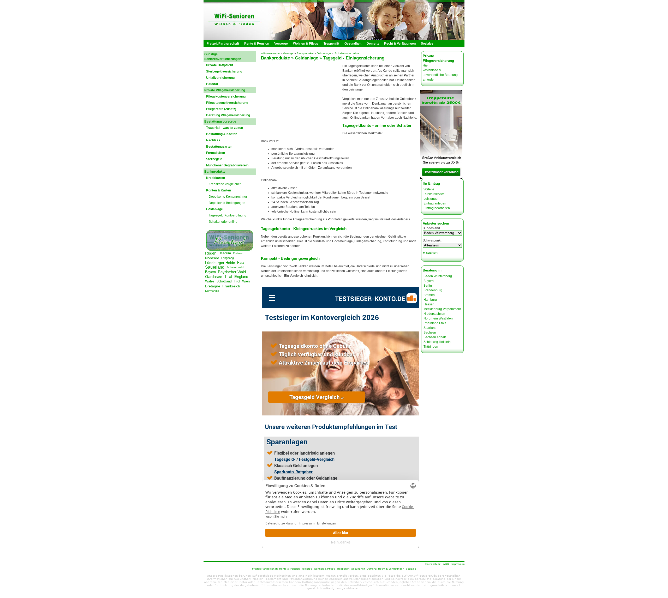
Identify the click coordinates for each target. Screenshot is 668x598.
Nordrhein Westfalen (438, 318)
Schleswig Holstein (437, 342)
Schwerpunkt (432, 240)
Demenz (373, 43)
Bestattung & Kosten (221, 134)
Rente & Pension (256, 43)
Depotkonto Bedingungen (227, 203)
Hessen (429, 304)
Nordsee (212, 258)
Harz (240, 262)
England (241, 276)
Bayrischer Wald (232, 272)
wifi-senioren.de (270, 53)
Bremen (429, 295)
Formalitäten (215, 153)
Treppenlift (331, 43)
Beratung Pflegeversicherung (228, 115)
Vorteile (429, 189)
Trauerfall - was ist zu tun (224, 128)
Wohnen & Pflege (305, 43)
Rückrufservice (434, 194)
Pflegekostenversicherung (226, 96)
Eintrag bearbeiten (437, 208)
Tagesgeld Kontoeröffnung (227, 215)
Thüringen (431, 346)
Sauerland (214, 267)
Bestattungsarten (219, 146)
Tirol (228, 276)
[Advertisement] (302, 100)
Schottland (224, 281)
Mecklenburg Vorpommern (442, 309)
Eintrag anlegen (435, 203)
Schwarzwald (234, 267)
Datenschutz (432, 564)
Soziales (427, 43)
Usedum (224, 253)
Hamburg (430, 299)
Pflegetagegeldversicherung (227, 103)
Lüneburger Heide (220, 263)
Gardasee (213, 276)
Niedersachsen (434, 314)
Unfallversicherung (220, 78)
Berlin (428, 285)
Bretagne (212, 286)
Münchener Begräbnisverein (227, 165)
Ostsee (237, 253)
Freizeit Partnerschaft (223, 43)
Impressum (457, 564)
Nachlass (213, 140)
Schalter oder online (223, 222)
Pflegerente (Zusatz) (221, 109)
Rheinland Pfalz (435, 323)
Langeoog (227, 257)
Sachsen (430, 332)
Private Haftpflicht (219, 65)
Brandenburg (433, 290)
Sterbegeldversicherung (224, 71)
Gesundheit (352, 43)
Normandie (212, 290)
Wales (209, 281)
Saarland (430, 328)
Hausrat (212, 84)
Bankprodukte (305, 53)
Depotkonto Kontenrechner (228, 196)
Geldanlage (324, 53)
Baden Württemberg (438, 276)
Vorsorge (281, 43)
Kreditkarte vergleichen (225, 184)
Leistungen (431, 199)
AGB (446, 564)
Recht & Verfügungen (400, 43)
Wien (246, 281)
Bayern (210, 272)
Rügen (210, 253)
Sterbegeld (214, 159)
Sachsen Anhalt (435, 337)
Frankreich (231, 286)
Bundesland (431, 228)
